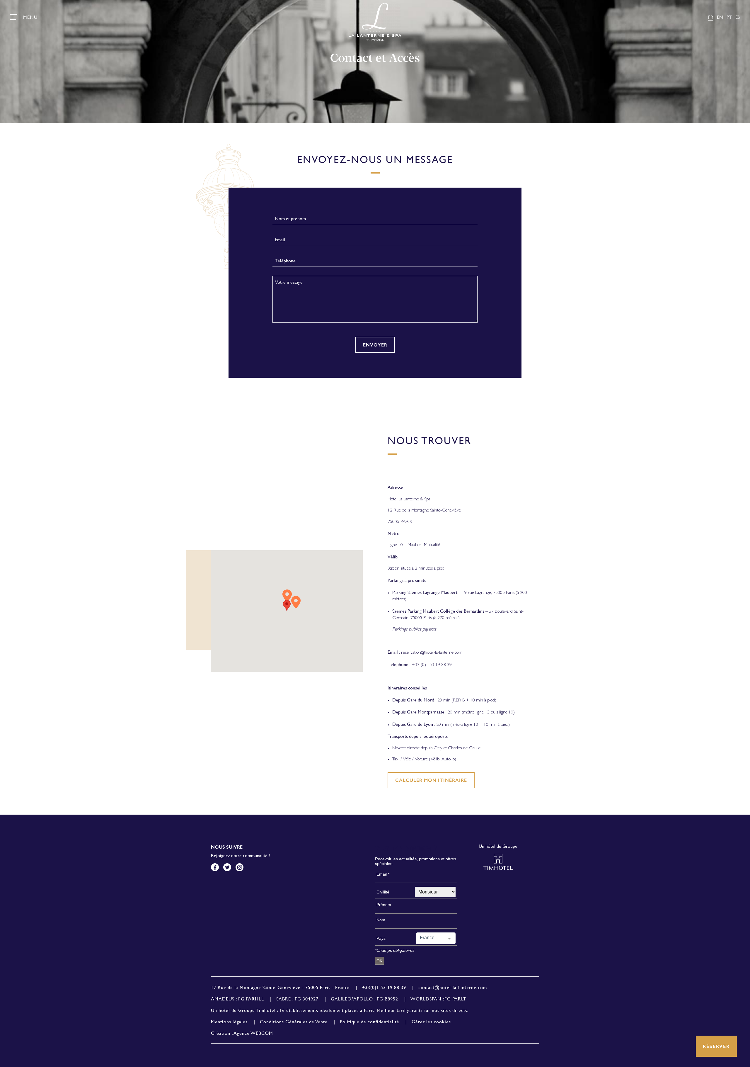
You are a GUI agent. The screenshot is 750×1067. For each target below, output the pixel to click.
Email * (382, 874)
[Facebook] (215, 867)
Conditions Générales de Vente (294, 1021)
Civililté (382, 892)
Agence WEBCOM (253, 1032)
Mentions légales (229, 1021)
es (737, 16)
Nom (380, 920)
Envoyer (375, 345)
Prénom (383, 904)
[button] (287, 605)
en (720, 16)
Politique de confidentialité (369, 1021)
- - (280, 987)
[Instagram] (239, 867)
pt (729, 16)
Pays (381, 938)
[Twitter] (227, 867)
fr (710, 16)
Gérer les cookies (431, 1021)
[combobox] (436, 938)
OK (379, 961)
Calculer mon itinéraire (431, 780)
